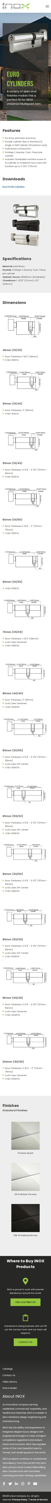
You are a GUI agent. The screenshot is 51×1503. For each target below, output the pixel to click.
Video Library (10, 1381)
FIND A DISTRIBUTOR (25, 1302)
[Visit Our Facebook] (4, 1483)
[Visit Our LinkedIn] (16, 1483)
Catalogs (8, 1368)
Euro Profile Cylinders (14, 186)
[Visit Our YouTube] (35, 1483)
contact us (25, 1342)
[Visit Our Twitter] (10, 1483)
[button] (47, 6)
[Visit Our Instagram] (23, 1483)
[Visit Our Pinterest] (29, 1483)
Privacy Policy (19, 1499)
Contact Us (9, 1375)
